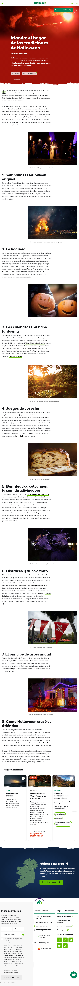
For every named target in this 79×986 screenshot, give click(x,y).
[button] (23, 778)
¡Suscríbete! (9, 978)
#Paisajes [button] (58, 818)
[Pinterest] (70, 940)
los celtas (43, 185)
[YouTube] (59, 945)
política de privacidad (11, 972)
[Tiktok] (65, 945)
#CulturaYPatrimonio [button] (29, 73)
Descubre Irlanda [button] (49, 882)
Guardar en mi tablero (62, 10)
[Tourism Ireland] (40, 2)
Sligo (13, 668)
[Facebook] (59, 940)
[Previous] (4, 809)
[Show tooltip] (23, 934)
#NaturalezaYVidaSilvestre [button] (62, 824)
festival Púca (31, 269)
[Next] (74, 809)
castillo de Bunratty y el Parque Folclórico (30, 585)
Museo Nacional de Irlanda (35, 343)
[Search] (76, 3)
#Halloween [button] (15, 73)
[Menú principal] (2, 3)
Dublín (4, 668)
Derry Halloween (21, 436)
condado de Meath (8, 271)
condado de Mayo (15, 356)
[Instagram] (65, 940)
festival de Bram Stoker (36, 668)
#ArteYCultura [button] (60, 814)
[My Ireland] (72, 3)
